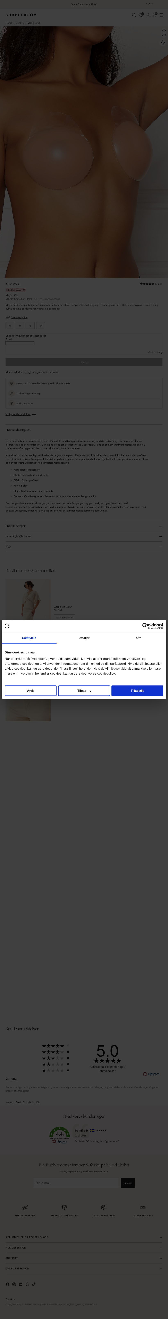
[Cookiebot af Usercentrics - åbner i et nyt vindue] (145, 626)
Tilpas (81, 690)
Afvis (30, 690)
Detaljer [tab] (84, 638)
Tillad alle (137, 690)
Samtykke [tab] (29, 638)
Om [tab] (138, 638)
